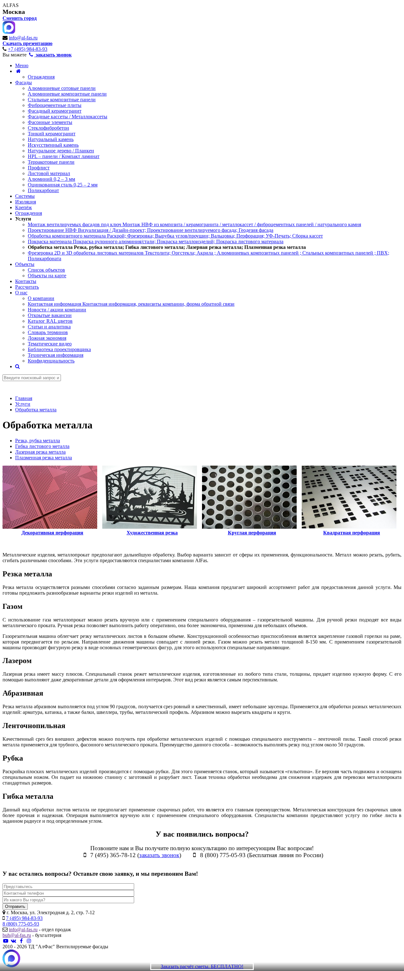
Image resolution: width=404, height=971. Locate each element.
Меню (21, 65)
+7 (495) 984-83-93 (27, 49)
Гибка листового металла (42, 446)
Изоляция (25, 201)
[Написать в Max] (11, 959)
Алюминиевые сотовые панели (62, 88)
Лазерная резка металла (40, 452)
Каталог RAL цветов (50, 321)
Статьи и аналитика (49, 326)
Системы (25, 196)
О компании (41, 298)
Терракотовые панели (51, 162)
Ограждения (41, 76)
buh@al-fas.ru (17, 935)
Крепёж (23, 207)
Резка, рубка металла (37, 440)
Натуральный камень (51, 139)
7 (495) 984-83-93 (24, 918)
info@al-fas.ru (23, 37)
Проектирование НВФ (150, 230)
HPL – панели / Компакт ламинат (63, 156)
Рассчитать (27, 287)
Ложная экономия (47, 338)
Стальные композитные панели (62, 99)
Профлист (39, 167)
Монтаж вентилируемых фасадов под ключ (194, 224)
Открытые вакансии (50, 315)
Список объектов (46, 270)
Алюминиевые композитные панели (67, 94)
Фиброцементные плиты (54, 105)
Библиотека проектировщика (59, 349)
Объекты (24, 264)
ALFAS (11, 5)
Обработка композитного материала (175, 235)
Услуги (23, 218)
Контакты (25, 281)
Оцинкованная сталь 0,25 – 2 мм (63, 184)
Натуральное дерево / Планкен (61, 150)
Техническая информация (55, 355)
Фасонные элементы (50, 122)
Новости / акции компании (57, 309)
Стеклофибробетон (48, 128)
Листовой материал (49, 173)
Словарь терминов (48, 332)
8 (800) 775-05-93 (21, 924)
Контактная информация (131, 304)
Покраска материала (155, 241)
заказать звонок (159, 855)
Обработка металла (167, 247)
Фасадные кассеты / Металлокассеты (67, 116)
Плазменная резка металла (43, 457)
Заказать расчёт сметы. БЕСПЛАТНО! (202, 966)
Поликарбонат (43, 190)
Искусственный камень (53, 145)
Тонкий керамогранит (51, 133)
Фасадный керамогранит (54, 111)
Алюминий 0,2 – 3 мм (51, 179)
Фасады (23, 82)
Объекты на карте (47, 275)
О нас (21, 292)
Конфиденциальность (51, 360)
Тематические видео (50, 343)
